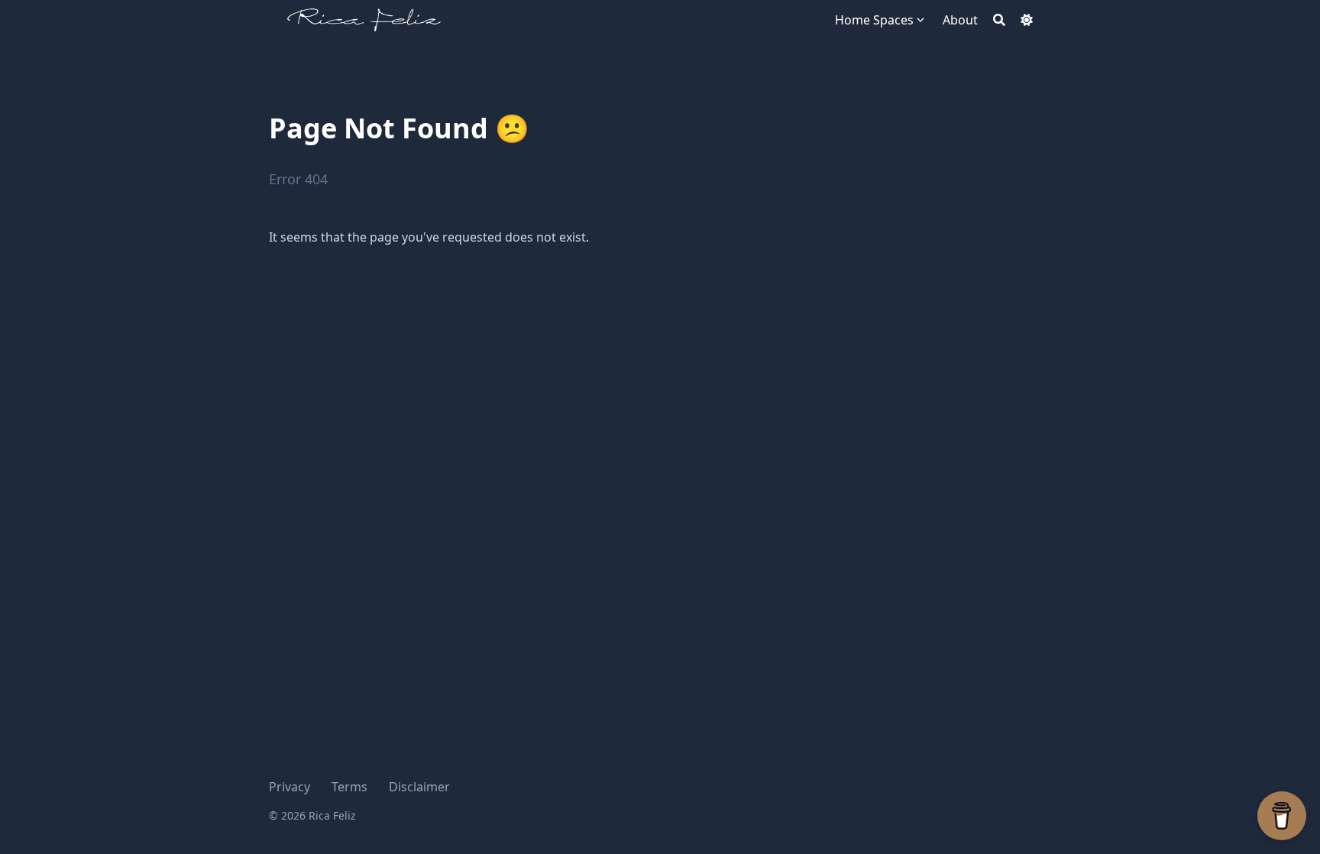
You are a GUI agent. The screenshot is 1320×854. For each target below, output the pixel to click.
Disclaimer (419, 786)
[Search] (999, 20)
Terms (349, 786)
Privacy (289, 786)
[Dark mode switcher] (1027, 20)
